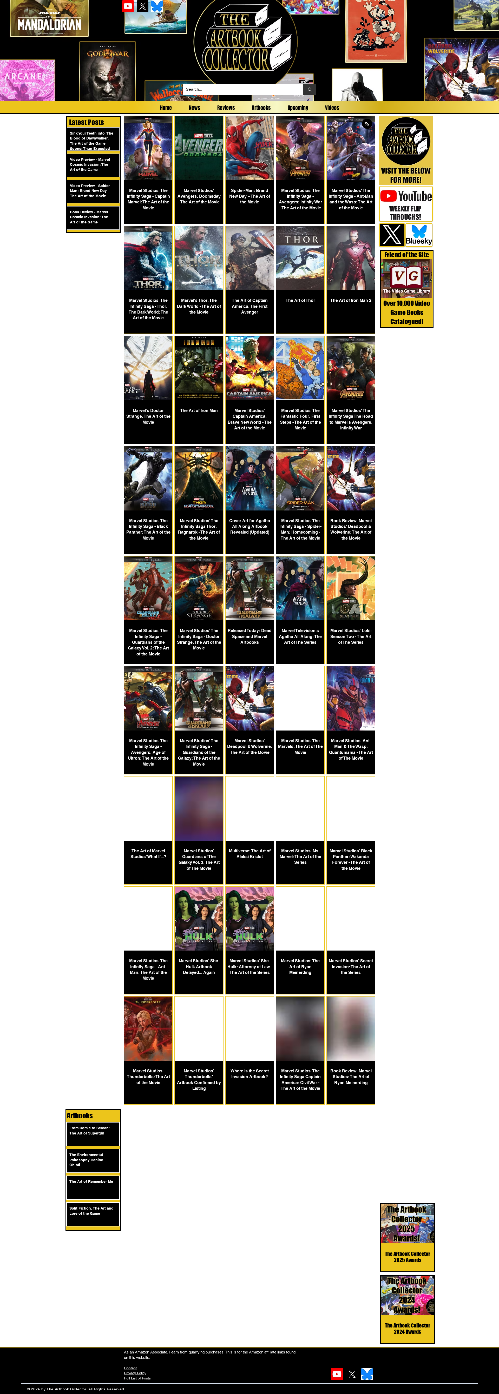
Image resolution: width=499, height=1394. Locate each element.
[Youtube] (128, 6)
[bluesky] (157, 6)
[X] (142, 6)
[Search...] (309, 89)
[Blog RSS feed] (367, 124)
